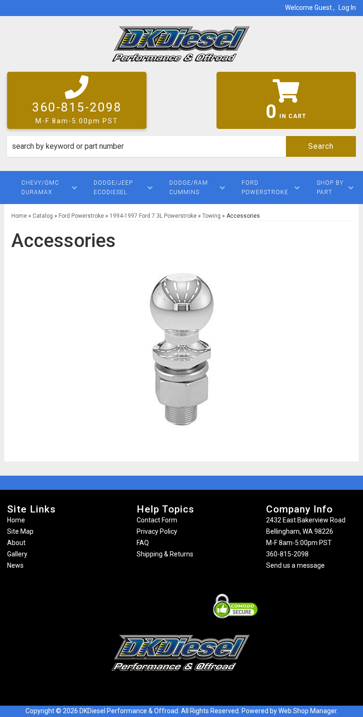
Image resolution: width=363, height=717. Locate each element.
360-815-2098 (287, 554)
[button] (181, 146)
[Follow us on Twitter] (191, 689)
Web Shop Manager (307, 711)
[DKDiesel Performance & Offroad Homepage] (181, 47)
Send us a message (295, 565)
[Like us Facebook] (165, 689)
